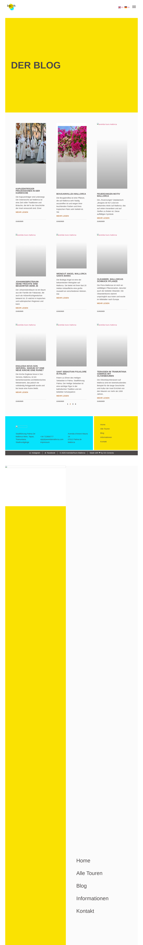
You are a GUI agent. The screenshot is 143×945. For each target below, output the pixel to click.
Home (102, 425)
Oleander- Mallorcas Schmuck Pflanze (110, 280)
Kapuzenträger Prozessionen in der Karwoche (28, 191)
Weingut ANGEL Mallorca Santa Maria (71, 275)
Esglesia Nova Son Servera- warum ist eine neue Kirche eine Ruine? (30, 368)
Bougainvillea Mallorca (71, 194)
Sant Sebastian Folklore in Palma (71, 373)
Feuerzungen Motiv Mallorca (108, 195)
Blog (102, 433)
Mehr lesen (22, 212)
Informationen (106, 437)
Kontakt (103, 442)
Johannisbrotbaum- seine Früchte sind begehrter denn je (27, 284)
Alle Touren (105, 429)
